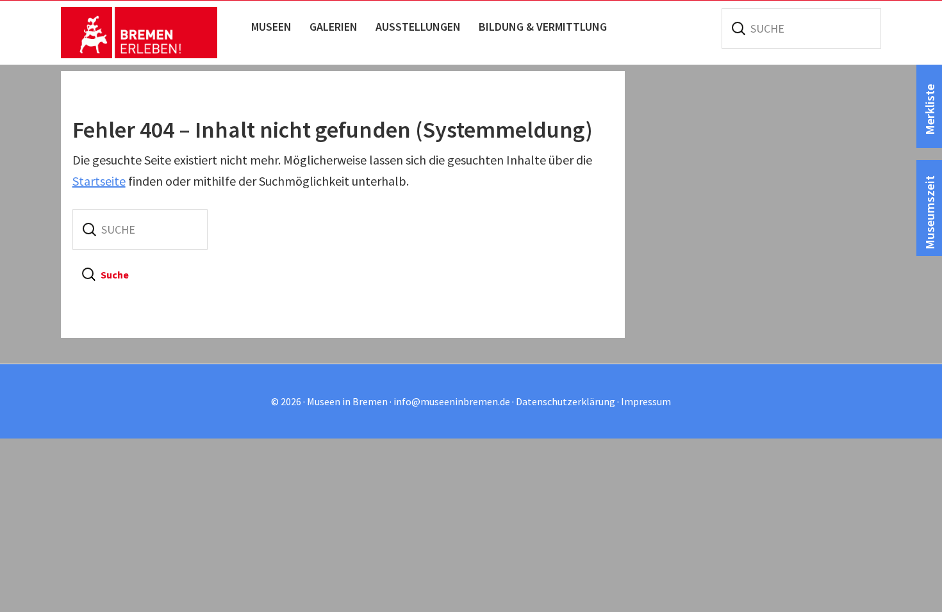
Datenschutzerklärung (565, 401)
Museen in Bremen (152, 32)
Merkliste (929, 109)
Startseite (99, 181)
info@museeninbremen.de (451, 401)
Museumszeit (929, 212)
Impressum (646, 401)
